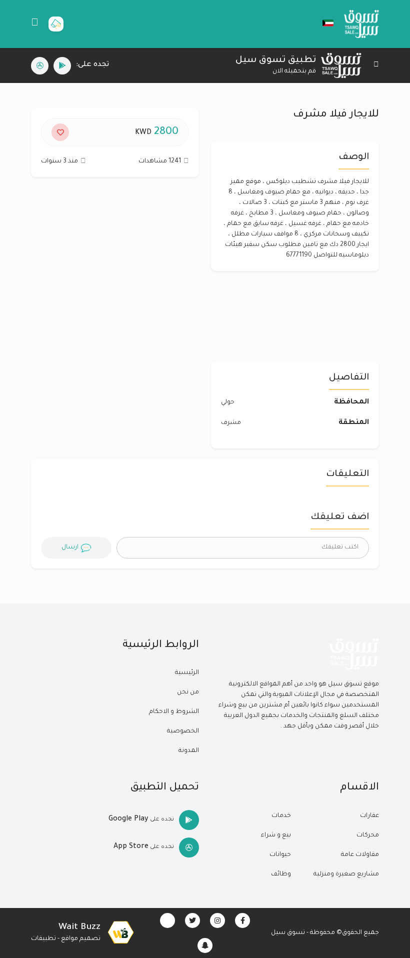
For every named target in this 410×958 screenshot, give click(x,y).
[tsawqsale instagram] (217, 920)
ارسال (70, 547)
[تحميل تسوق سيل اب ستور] (39, 65)
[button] (323, 23)
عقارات (369, 816)
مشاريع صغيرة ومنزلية (346, 874)
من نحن (188, 692)
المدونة (188, 751)
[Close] (376, 65)
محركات (367, 835)
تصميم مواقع (80, 939)
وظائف (281, 874)
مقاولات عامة (360, 855)
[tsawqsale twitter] (192, 920)
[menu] (34, 24)
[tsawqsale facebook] (242, 920)
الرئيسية (187, 673)
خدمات (281, 816)
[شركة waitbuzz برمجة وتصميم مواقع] (121, 933)
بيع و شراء (276, 835)
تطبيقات (43, 939)
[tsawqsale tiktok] (167, 920)
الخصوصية (183, 731)
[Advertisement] (115, 274)
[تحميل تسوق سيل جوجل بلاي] (62, 65)
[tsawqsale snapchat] (205, 945)
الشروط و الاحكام (174, 712)
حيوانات (280, 855)
